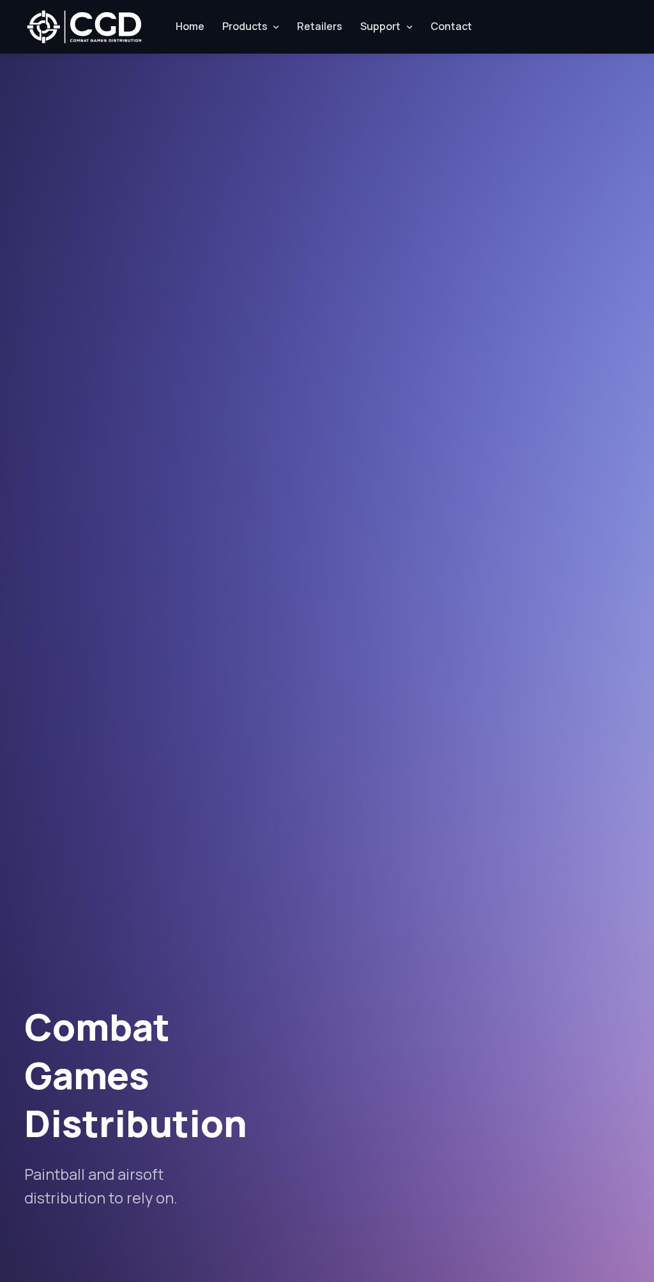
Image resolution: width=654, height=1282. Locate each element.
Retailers (319, 26)
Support (380, 26)
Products (245, 26)
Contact (451, 26)
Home (190, 26)
